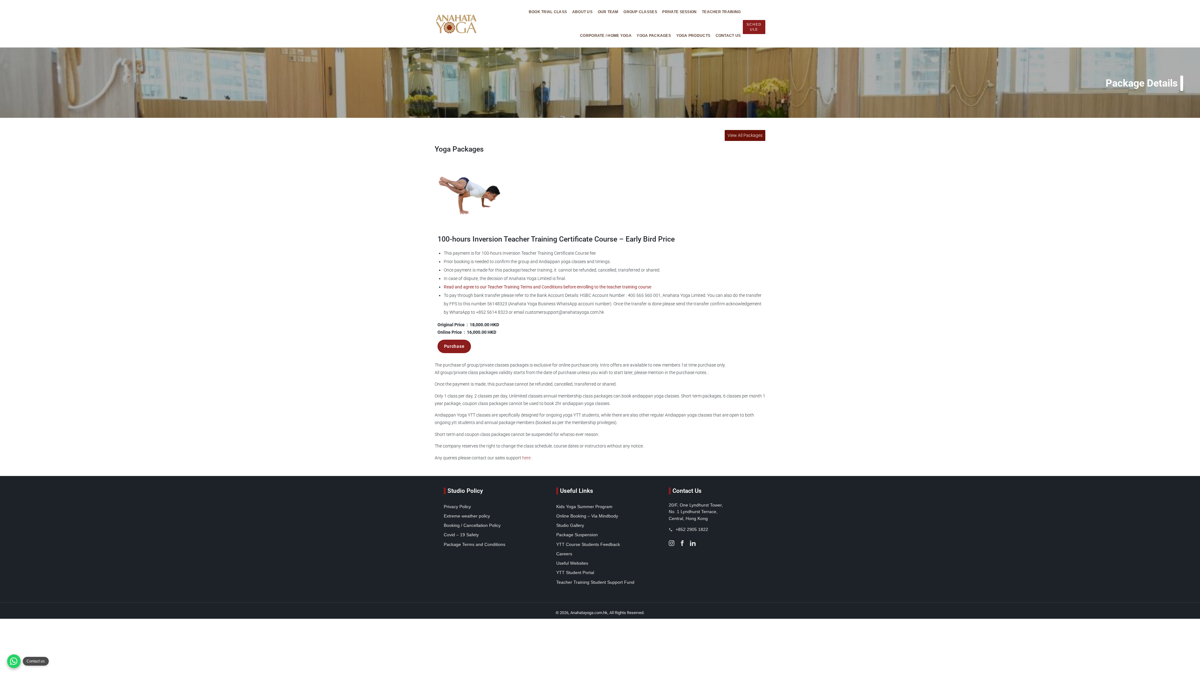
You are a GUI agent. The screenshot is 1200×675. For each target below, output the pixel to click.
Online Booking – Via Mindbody (587, 515)
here (526, 458)
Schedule (754, 26)
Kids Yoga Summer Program (584, 506)
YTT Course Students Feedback (588, 544)
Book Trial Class (548, 12)
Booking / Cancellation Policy (472, 525)
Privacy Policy (457, 506)
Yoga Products (693, 35)
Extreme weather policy (467, 515)
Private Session (679, 12)
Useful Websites (572, 563)
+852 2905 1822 (691, 529)
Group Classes (640, 12)
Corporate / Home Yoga (606, 35)
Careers (564, 553)
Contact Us (728, 35)
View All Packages (745, 135)
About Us (582, 12)
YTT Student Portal (575, 572)
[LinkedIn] (693, 543)
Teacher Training (721, 12)
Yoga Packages (654, 35)
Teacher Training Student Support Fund (595, 582)
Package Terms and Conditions (474, 544)
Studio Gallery (570, 525)
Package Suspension (577, 534)
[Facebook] (682, 543)
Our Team (608, 12)
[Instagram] (671, 543)
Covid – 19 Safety (461, 534)
